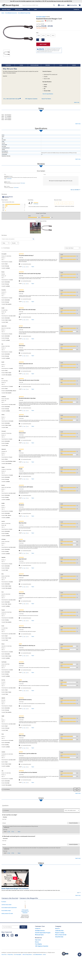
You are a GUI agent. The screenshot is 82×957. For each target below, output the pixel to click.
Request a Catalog (59, 932)
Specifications (34, 65)
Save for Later (49, 21)
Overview (8, 65)
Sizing (21, 65)
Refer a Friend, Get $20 (60, 934)
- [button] (37, 39)
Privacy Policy (10, 954)
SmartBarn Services (40, 930)
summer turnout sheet (6, 904)
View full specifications (48, 93)
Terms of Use (4, 954)
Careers (44, 954)
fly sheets (4, 901)
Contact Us (37, 928)
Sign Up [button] (23, 927)
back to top (76, 102)
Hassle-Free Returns (46, 98)
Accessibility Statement (37, 954)
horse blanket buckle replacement (9, 907)
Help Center (38, 940)
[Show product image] (18, 32)
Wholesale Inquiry (39, 934)
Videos (74, 65)
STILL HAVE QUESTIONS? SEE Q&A (11, 98)
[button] (54, 5)
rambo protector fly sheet (7, 913)
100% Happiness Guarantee (31, 98)
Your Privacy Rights (17, 954)
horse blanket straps (6, 910)
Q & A (61, 65)
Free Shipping (38, 944)
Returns (37, 942)
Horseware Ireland (40, 16)
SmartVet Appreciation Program (42, 932)
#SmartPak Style (59, 936)
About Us (57, 928)
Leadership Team (59, 930)
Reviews (47, 65)
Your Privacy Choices (28, 954)
